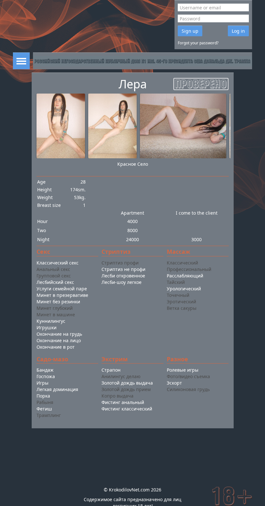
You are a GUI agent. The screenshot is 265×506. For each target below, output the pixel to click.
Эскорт (174, 383)
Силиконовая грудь (188, 389)
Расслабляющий (185, 276)
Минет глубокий (55, 308)
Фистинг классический (126, 409)
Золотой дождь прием (126, 389)
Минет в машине (56, 314)
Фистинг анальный (122, 402)
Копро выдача (117, 396)
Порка (43, 396)
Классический (182, 263)
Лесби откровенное (123, 276)
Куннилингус (51, 321)
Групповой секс (54, 276)
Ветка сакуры (181, 308)
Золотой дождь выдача (127, 383)
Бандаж (45, 370)
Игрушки (47, 327)
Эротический (181, 301)
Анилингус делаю (121, 376)
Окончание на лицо (59, 340)
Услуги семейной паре (62, 289)
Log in (238, 31)
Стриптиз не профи (123, 269)
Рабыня (45, 402)
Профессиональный (189, 269)
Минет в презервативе (62, 295)
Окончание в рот (56, 347)
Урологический (184, 289)
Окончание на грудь (59, 334)
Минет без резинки (58, 301)
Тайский (176, 282)
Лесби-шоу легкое (121, 282)
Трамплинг (49, 415)
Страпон (111, 370)
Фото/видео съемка (188, 376)
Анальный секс (53, 269)
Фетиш (44, 409)
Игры (42, 383)
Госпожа (46, 376)
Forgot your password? (198, 42)
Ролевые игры (182, 370)
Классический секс (58, 263)
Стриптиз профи (120, 263)
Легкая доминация (57, 389)
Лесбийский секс (55, 282)
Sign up (190, 31)
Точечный (178, 295)
